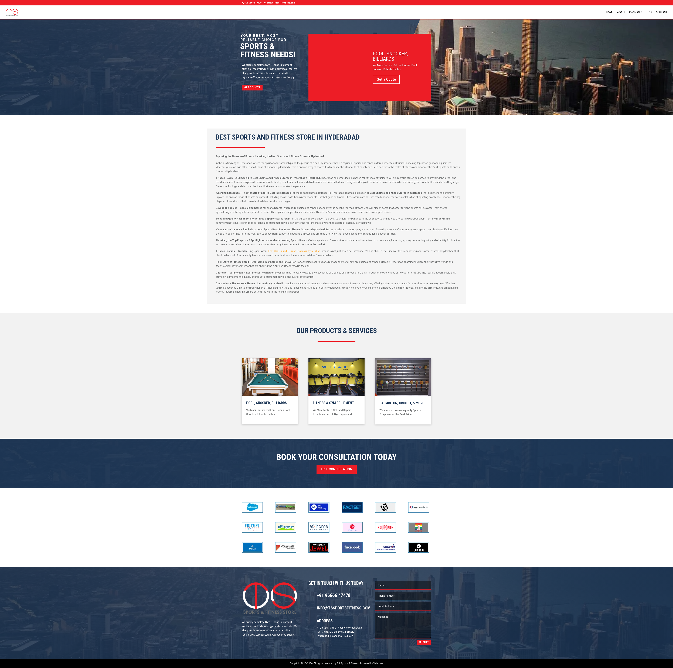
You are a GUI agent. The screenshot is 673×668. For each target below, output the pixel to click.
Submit (424, 642)
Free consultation (336, 469)
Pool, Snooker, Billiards (390, 56)
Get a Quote (252, 87)
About (621, 12)
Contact (661, 12)
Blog (649, 12)
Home (609, 12)
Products (635, 12)
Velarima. (378, 663)
